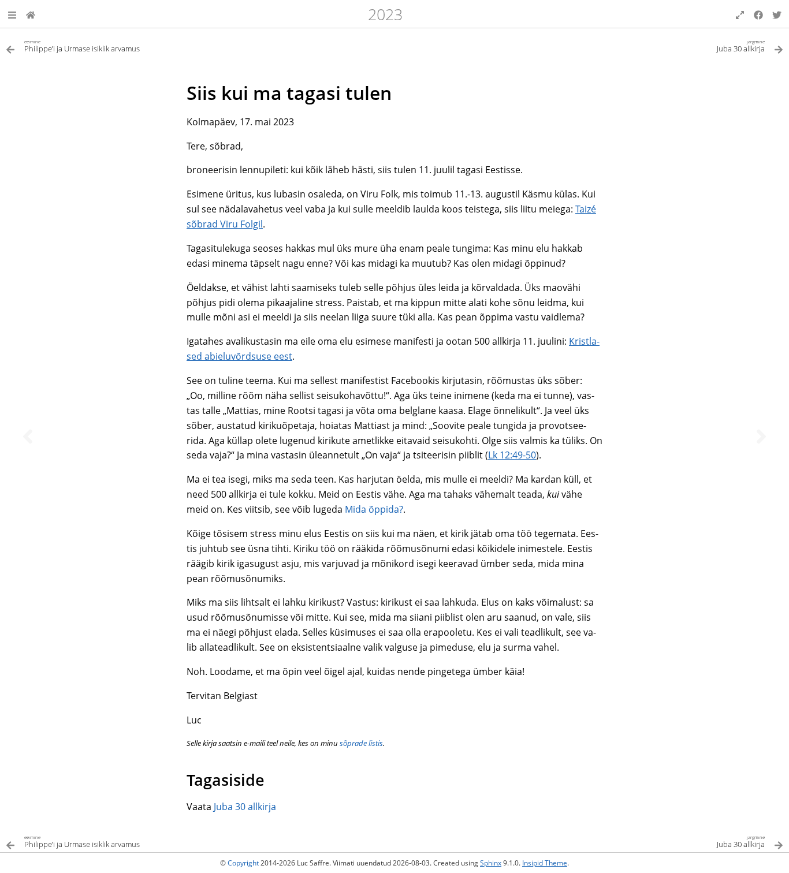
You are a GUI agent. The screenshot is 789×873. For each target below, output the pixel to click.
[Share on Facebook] (758, 14)
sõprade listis (361, 743)
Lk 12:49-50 (512, 455)
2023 (385, 14)
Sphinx (490, 863)
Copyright (243, 863)
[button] (12, 14)
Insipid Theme (544, 863)
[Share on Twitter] (777, 14)
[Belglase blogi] (30, 14)
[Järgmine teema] (761, 436)
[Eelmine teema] (27, 436)
